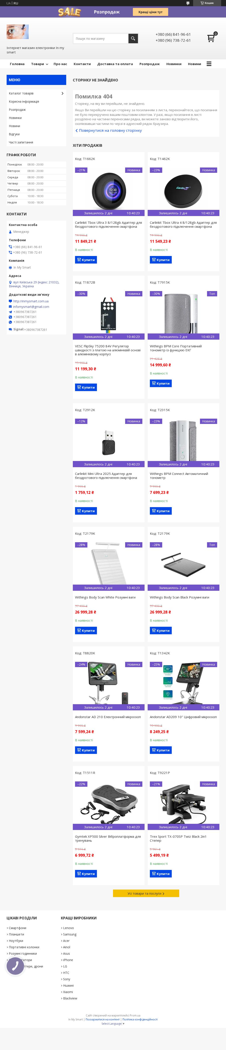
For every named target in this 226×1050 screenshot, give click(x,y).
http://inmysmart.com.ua (31, 301)
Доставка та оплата (115, 64)
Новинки (173, 64)
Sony (66, 979)
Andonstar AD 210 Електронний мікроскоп (108, 717)
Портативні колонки (24, 947)
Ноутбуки (16, 941)
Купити (88, 260)
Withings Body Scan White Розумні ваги (105, 597)
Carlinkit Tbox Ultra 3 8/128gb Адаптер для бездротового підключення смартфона (108, 224)
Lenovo (68, 928)
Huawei (68, 985)
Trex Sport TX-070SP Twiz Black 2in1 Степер (178, 838)
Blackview (70, 998)
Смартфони (17, 928)
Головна (17, 64)
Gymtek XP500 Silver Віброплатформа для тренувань (108, 838)
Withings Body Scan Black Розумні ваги (179, 597)
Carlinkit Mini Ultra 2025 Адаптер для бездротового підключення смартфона (106, 476)
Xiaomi (68, 992)
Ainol (66, 947)
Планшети (16, 934)
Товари (37, 64)
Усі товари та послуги (144, 893)
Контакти (82, 64)
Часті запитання (21, 142)
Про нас (60, 64)
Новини (194, 64)
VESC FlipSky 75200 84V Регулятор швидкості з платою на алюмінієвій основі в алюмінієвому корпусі (108, 350)
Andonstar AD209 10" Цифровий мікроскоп (183, 717)
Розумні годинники (23, 953)
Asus (66, 953)
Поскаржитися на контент (103, 1019)
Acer (66, 941)
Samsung (69, 934)
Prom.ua (135, 1015)
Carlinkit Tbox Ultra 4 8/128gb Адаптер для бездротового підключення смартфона (183, 224)
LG (65, 966)
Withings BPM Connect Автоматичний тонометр (179, 476)
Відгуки (14, 134)
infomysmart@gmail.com (31, 307)
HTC (66, 973)
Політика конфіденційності (140, 1019)
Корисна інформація (24, 101)
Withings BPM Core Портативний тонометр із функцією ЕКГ (176, 348)
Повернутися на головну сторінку (110, 130)
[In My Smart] (18, 31)
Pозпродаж (149, 64)
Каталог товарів (21, 93)
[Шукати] (133, 38)
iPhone (68, 960)
